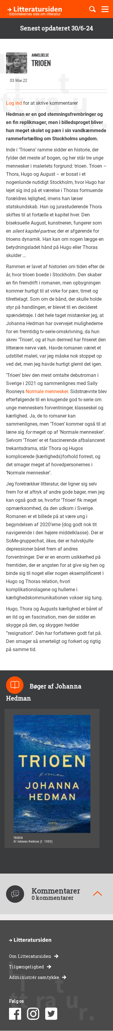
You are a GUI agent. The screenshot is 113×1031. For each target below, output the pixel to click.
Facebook (15, 1014)
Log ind (14, 103)
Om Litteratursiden (30, 956)
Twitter (51, 1014)
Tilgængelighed (26, 967)
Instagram (33, 1014)
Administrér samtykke (34, 977)
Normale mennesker (47, 391)
